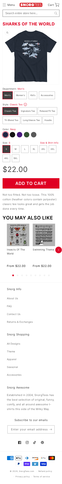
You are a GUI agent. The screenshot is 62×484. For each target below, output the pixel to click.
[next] (58, 250)
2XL (43, 149)
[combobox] (31, 13)
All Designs (13, 343)
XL (34, 149)
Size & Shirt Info (49, 142)
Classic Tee (10, 111)
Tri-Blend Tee (11, 120)
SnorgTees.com (26, 471)
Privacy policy (23, 476)
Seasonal (12, 367)
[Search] (56, 13)
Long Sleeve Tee (31, 120)
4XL (6, 158)
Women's (20, 95)
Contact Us (13, 314)
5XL (16, 158)
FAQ (9, 306)
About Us (12, 298)
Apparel (11, 359)
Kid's (32, 95)
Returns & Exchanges (20, 321)
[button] (9, 5)
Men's (7, 95)
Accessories (47, 95)
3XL (52, 149)
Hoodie (48, 120)
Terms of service (41, 476)
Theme (11, 351)
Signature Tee (28, 111)
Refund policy (45, 471)
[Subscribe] (50, 429)
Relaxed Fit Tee (47, 111)
